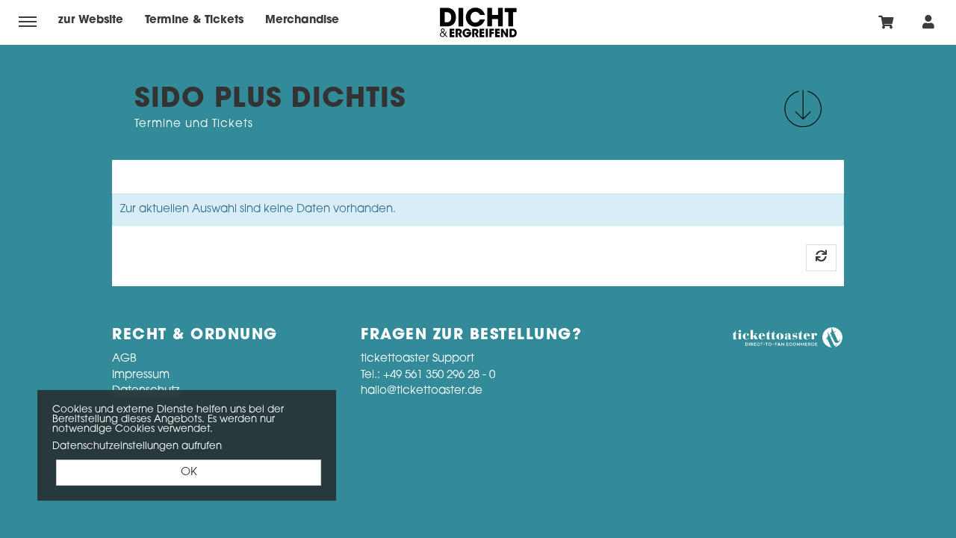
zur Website (90, 20)
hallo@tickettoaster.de (421, 391)
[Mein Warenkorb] (887, 22)
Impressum (141, 375)
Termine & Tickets (194, 20)
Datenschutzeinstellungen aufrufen (137, 446)
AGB (124, 359)
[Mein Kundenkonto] (928, 22)
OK (189, 472)
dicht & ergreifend (478, 22)
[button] (803, 108)
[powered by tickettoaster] (788, 337)
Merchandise (302, 20)
